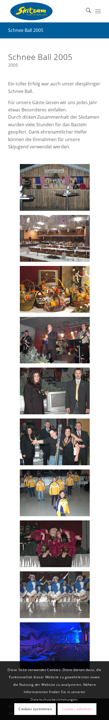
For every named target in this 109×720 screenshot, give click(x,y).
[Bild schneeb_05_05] (56, 545)
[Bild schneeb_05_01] (56, 240)
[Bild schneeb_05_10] (56, 342)
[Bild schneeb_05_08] (56, 393)
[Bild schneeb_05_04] (56, 596)
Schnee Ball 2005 (25, 30)
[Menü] (98, 11)
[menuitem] (85, 11)
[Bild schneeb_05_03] (56, 647)
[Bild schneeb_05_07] (56, 444)
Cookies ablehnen (77, 709)
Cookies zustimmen (35, 709)
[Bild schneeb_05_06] (56, 494)
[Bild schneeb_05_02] (56, 189)
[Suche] (85, 11)
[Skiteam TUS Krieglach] (45, 11)
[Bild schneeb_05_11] (56, 291)
